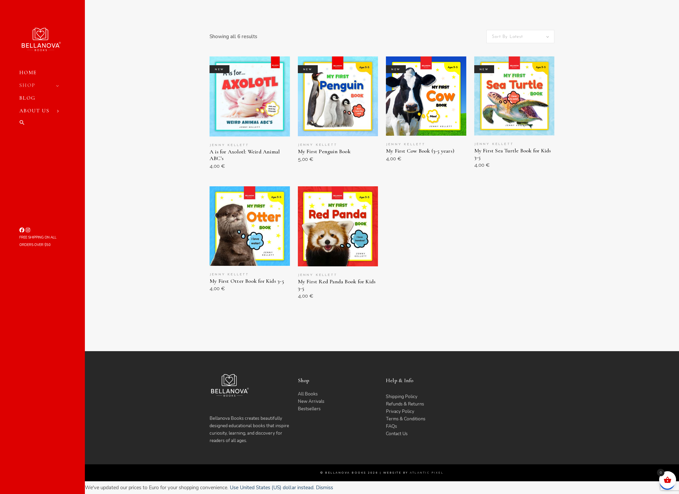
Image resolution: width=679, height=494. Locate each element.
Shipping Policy (401, 397)
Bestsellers (309, 409)
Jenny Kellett (229, 145)
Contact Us (397, 434)
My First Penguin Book (324, 151)
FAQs (391, 426)
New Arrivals (311, 401)
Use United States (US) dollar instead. (272, 487)
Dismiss (324, 487)
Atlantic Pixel (426, 473)
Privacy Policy (400, 411)
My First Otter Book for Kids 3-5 (247, 281)
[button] (45, 123)
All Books (308, 394)
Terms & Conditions (405, 419)
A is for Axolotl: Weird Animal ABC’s (245, 155)
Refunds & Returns (405, 404)
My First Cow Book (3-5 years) (420, 151)
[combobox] (520, 36)
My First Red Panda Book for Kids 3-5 (337, 285)
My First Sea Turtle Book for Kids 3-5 (512, 154)
